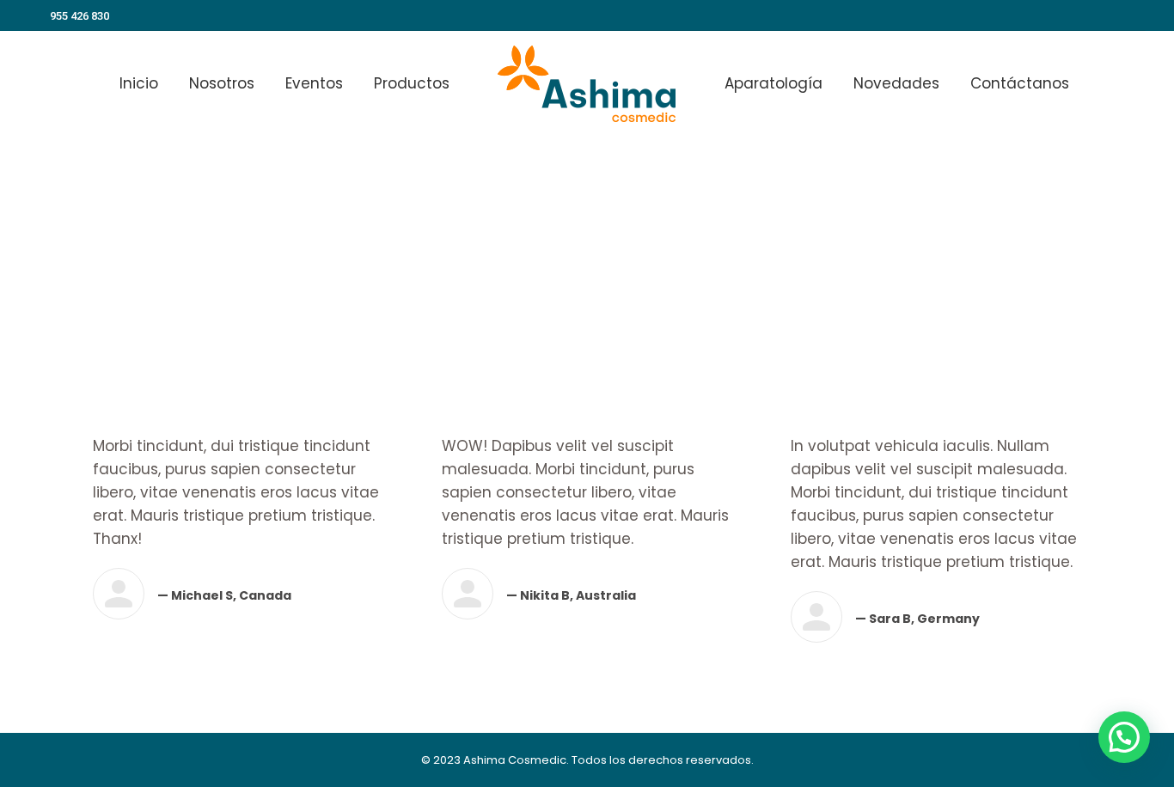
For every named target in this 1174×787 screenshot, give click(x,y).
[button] (1124, 737)
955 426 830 (79, 15)
